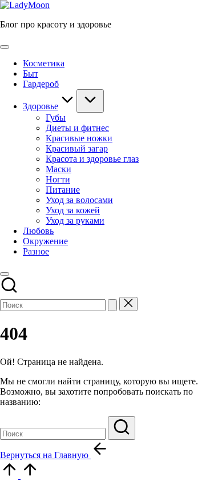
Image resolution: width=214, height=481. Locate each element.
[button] (112, 305)
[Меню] (4, 47)
